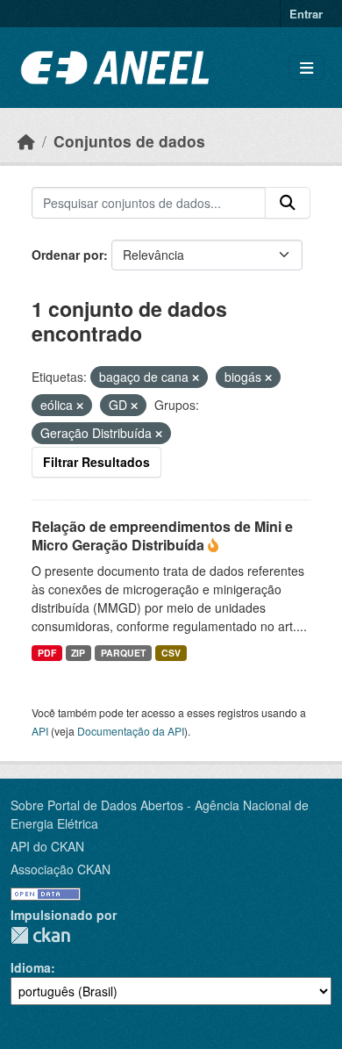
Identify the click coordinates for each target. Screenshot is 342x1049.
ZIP (78, 652)
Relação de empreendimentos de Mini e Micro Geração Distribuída (162, 535)
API (40, 730)
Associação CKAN (60, 869)
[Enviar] (287, 203)
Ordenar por (67, 254)
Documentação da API (130, 730)
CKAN (40, 935)
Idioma (31, 967)
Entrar (306, 13)
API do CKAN (47, 846)
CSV (171, 652)
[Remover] (195, 377)
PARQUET (123, 652)
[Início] (26, 141)
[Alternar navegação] (306, 68)
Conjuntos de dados (129, 141)
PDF (47, 652)
